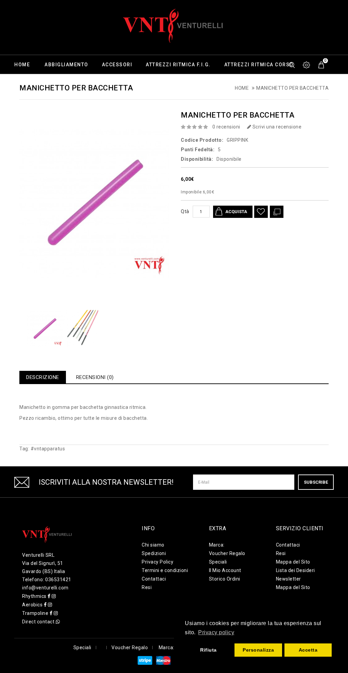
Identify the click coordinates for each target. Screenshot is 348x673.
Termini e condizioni (165, 570)
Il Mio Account (225, 570)
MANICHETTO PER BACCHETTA (292, 88)
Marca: (217, 545)
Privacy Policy (157, 562)
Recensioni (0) (95, 377)
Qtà (185, 211)
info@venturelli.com (45, 587)
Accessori (117, 64)
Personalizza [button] (258, 650)
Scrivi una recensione (276, 127)
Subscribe (316, 482)
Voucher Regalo (227, 553)
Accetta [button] (308, 650)
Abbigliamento (66, 64)
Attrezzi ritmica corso (259, 64)
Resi (147, 587)
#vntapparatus (48, 448)
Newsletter (288, 579)
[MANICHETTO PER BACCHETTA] (45, 328)
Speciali (218, 562)
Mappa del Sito (293, 562)
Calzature (29, 83)
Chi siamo (153, 545)
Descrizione (42, 377)
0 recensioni (226, 127)
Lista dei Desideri (295, 570)
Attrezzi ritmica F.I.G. (178, 64)
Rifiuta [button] (208, 650)
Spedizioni (154, 553)
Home (22, 64)
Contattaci (154, 579)
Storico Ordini (224, 579)
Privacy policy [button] (216, 632)
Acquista (236, 211)
